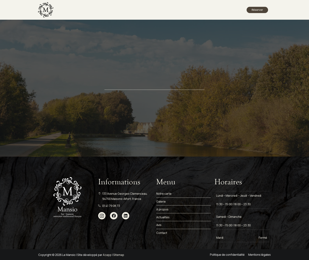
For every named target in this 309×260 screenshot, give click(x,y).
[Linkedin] (125, 215)
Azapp (107, 255)
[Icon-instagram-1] (102, 215)
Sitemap (118, 255)
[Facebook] (113, 215)
